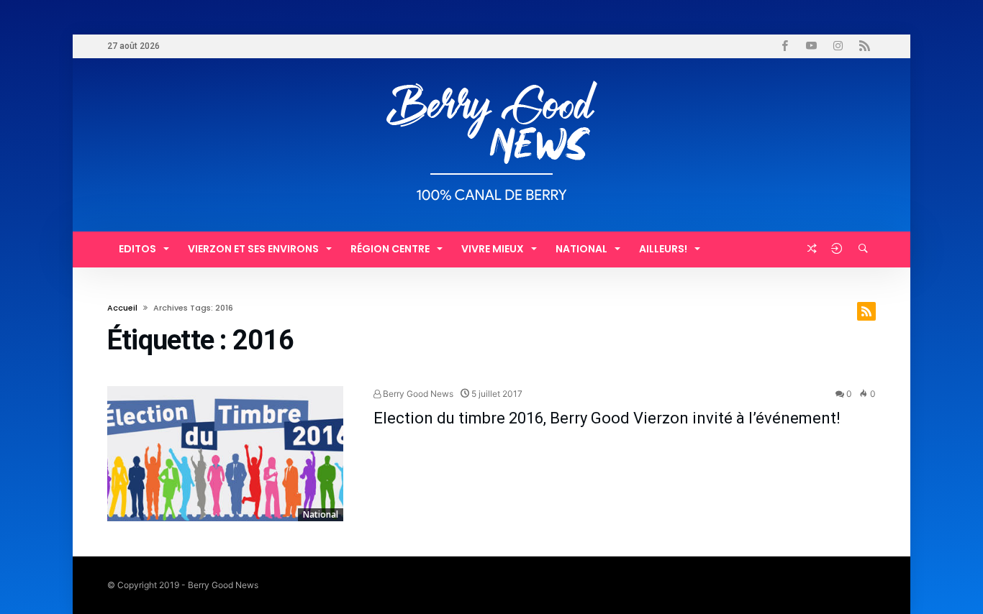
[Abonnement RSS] (866, 311)
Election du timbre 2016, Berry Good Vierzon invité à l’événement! (607, 418)
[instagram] (837, 46)
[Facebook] (784, 46)
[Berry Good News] (491, 79)
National (320, 514)
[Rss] (864, 46)
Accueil (122, 307)
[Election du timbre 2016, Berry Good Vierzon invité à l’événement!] (225, 453)
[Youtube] (811, 46)
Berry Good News (417, 393)
